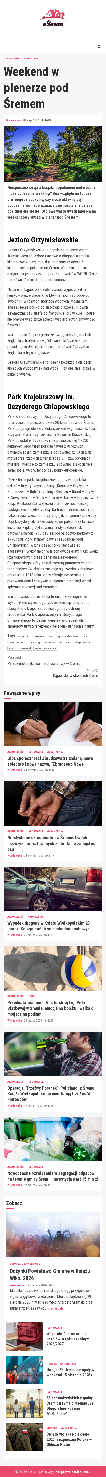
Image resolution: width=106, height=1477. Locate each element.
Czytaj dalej (56, 1308)
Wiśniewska (13, 120)
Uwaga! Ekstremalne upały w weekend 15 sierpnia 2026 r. (24, 1370)
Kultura (16, 1264)
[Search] (99, 46)
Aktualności (12, 58)
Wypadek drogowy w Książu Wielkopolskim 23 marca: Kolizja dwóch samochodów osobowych (53, 889)
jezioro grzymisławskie (63, 636)
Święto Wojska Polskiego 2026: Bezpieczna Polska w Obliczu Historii (24, 1437)
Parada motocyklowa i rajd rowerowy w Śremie (44, 660)
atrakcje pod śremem (31, 636)
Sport (32, 996)
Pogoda (52, 1364)
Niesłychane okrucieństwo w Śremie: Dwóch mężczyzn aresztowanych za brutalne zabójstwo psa (53, 803)
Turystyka (31, 58)
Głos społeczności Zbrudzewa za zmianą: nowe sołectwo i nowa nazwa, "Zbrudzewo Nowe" (53, 724)
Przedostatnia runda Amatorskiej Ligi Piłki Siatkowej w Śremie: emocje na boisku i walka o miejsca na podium (53, 968)
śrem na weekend (20, 648)
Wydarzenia (55, 752)
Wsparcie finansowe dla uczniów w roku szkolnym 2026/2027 (24, 1336)
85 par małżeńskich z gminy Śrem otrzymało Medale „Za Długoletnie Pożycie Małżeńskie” (24, 1403)
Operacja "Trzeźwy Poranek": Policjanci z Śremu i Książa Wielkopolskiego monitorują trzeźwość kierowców (53, 1054)
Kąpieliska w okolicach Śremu (76, 672)
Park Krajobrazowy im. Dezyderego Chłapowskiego (61, 642)
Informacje (36, 752)
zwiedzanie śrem (45, 648)
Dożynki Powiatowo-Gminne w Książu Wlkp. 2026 (53, 1234)
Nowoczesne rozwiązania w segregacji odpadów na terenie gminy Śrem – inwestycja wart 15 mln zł (53, 1139)
